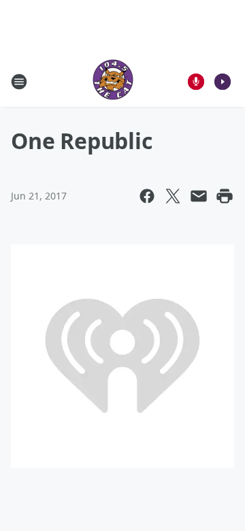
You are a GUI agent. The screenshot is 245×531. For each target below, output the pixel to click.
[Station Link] (113, 81)
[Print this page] (224, 196)
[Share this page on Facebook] (147, 196)
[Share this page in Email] (198, 196)
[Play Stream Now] (222, 82)
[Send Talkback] (196, 82)
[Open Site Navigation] (19, 82)
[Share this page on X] (172, 196)
